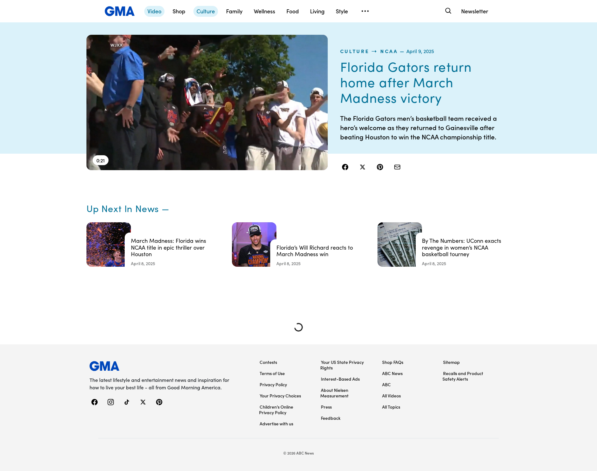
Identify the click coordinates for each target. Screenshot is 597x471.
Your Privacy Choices (280, 395)
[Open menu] (365, 11)
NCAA (389, 51)
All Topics (391, 407)
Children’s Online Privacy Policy (276, 409)
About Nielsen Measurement (334, 393)
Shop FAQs (392, 362)
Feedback (330, 418)
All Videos (391, 395)
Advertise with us (276, 423)
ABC (386, 384)
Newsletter (474, 11)
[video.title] (207, 102)
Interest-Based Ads (340, 379)
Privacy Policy (273, 384)
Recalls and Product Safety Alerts (462, 376)
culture (354, 51)
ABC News (392, 373)
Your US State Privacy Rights (342, 365)
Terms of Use (272, 373)
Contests (268, 362)
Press (326, 407)
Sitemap (451, 362)
